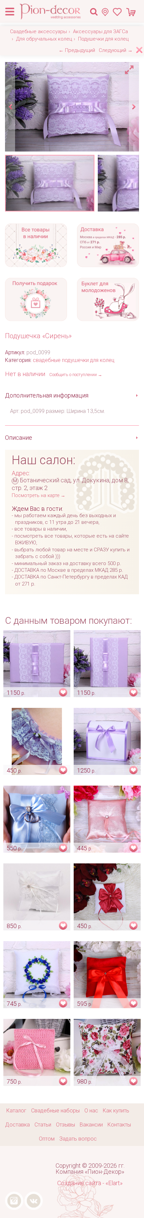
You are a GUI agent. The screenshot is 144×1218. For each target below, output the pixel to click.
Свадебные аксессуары (38, 31)
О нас (91, 1110)
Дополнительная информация (46, 395)
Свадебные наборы (55, 1110)
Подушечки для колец (103, 39)
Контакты (119, 1124)
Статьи (42, 1124)
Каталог (16, 1110)
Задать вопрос (78, 1139)
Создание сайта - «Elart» (90, 1182)
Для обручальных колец (44, 39)
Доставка (17, 1124)
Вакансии (91, 1124)
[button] (130, 68)
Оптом (47, 1139)
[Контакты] (107, 11)
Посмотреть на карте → (38, 495)
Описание (18, 437)
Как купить (116, 1110)
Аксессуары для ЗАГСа (100, 31)
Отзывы (65, 1124)
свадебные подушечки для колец (74, 360)
